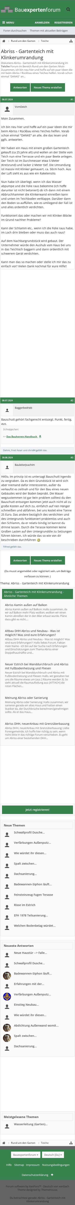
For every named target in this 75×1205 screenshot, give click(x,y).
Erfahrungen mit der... (29, 984)
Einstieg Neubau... (26, 1004)
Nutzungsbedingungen (56, 1165)
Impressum (33, 1165)
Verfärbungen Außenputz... (32, 843)
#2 (72, 400)
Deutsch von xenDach (56, 1186)
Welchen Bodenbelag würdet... (35, 926)
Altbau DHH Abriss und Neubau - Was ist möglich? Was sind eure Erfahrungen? (32, 633)
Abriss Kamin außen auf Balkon (26, 605)
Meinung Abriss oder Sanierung (26, 698)
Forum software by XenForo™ (24, 1186)
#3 (72, 457)
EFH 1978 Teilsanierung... (31, 915)
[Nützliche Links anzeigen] (71, 41)
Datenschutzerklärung (35, 1175)
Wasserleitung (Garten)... (31, 1124)
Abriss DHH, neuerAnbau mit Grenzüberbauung (37, 724)
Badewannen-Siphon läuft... (33, 884)
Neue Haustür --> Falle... (30, 953)
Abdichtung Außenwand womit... (36, 1025)
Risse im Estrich (24, 905)
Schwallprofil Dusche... (29, 832)
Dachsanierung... (25, 874)
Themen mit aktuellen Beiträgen (49, 30)
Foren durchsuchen (15, 30)
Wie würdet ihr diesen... (30, 853)
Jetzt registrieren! (37, 810)
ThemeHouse (49, 1190)
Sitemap (19, 1165)
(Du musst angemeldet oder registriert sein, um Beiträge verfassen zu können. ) (37, 573)
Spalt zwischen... (25, 863)
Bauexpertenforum (24, 1155)
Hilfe (9, 1165)
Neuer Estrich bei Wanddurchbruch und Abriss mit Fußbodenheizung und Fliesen (36, 666)
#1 (72, 99)
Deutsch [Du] (52, 1155)
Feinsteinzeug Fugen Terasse (33, 895)
